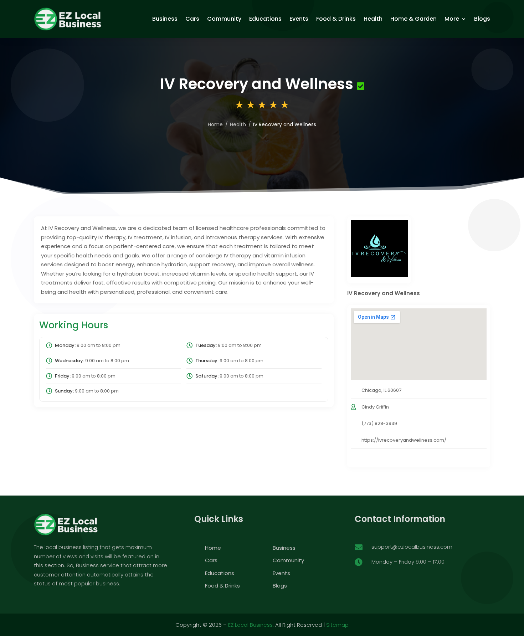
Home (215, 124)
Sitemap (337, 625)
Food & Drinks (336, 19)
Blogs (482, 19)
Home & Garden (413, 19)
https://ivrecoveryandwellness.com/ (403, 440)
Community (224, 19)
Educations (265, 19)
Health (373, 19)
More (452, 19)
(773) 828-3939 (379, 423)
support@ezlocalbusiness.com (411, 546)
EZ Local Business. (251, 625)
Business (165, 19)
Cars (192, 19)
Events (298, 19)
